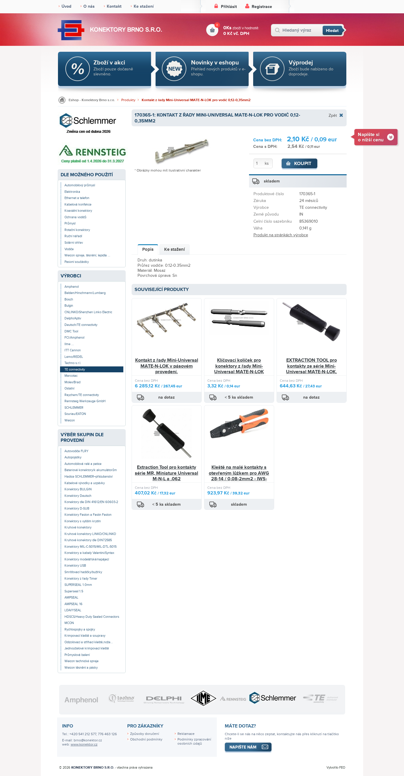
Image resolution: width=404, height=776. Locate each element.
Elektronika (72, 192)
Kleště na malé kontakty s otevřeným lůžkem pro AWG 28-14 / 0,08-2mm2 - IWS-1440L (239, 476)
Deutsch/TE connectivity (80, 325)
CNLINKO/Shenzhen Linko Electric (88, 312)
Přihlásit (229, 6)
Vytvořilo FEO (336, 767)
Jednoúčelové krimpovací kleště (86, 648)
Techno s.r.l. (72, 363)
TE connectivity (74, 369)
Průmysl (69, 223)
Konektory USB (75, 566)
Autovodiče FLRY (76, 451)
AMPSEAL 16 (73, 604)
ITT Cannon (72, 350)
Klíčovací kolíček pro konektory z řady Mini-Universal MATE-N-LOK (239, 366)
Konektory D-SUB (76, 508)
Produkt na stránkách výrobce (280, 234)
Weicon (69, 420)
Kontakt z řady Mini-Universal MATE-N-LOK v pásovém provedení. (166, 366)
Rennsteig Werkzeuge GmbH (85, 401)
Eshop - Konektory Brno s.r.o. (92, 100)
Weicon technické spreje (81, 661)
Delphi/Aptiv (72, 318)
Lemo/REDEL (73, 357)
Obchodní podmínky (146, 739)
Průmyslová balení (77, 655)
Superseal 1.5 (73, 591)
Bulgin (68, 306)
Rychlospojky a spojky (79, 629)
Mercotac (70, 376)
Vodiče (69, 249)
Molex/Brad (72, 382)
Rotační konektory (77, 230)
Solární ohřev (73, 243)
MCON (69, 623)
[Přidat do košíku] (300, 164)
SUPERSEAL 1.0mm (78, 585)
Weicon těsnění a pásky (81, 668)
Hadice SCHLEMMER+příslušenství (88, 476)
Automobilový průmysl (79, 185)
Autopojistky (72, 457)
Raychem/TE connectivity (81, 395)
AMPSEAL (71, 597)
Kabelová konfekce (77, 204)
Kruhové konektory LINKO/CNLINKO (90, 534)
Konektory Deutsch (77, 496)
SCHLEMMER (73, 408)
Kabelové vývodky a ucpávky (84, 483)
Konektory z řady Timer (80, 579)
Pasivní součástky (76, 262)
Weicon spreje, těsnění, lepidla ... (87, 255)
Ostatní (69, 388)
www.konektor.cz (84, 744)
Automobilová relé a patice (82, 464)
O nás (89, 6)
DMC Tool (71, 331)
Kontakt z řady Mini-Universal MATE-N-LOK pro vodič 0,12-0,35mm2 (196, 100)
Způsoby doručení (144, 734)
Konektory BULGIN (78, 489)
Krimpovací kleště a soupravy (84, 636)
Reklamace (186, 734)
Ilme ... (69, 344)
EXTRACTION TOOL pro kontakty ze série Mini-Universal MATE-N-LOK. (311, 366)
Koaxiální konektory (78, 211)
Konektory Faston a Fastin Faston (87, 515)
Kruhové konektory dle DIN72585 (88, 540)
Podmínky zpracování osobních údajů (194, 741)
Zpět (333, 115)
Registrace (262, 6)
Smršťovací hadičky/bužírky (83, 572)
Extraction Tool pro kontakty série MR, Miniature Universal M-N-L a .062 (166, 473)
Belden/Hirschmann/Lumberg (85, 293)
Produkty (128, 100)
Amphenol (71, 287)
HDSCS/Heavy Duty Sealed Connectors (91, 617)
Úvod (66, 6)
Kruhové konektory (77, 527)
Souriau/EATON (75, 414)
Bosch (68, 299)
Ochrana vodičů (75, 217)
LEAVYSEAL (72, 610)
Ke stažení (144, 6)
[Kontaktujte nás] (375, 136)
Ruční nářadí (73, 236)
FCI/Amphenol (74, 338)
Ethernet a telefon (76, 198)
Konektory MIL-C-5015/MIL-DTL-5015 (90, 547)
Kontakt (114, 6)
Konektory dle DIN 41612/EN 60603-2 (91, 502)
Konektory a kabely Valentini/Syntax (89, 553)
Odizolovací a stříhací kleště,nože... (88, 642)
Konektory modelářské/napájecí (86, 559)
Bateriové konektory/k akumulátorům (90, 470)
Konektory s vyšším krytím (82, 521)
